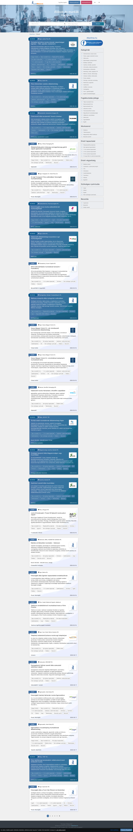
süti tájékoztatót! (61, 830)
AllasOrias (32, 34)
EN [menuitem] (95, 2)
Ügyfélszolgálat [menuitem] (62, 2)
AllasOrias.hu (74, 825)
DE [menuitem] (99, 2)
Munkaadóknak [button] (86, 2)
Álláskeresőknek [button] (74, 2)
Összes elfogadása (126, 830)
